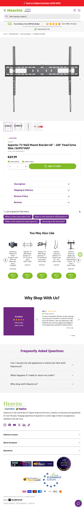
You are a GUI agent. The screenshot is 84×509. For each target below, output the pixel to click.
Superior (10, 142)
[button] (37, 319)
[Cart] (79, 10)
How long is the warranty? (53, 221)
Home (5, 34)
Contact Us (31, 503)
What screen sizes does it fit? (18, 216)
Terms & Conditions (9, 503)
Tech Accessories (25, 34)
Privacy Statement (21, 503)
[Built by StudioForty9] (13, 500)
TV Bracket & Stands (38, 34)
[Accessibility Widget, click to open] (80, 254)
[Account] (75, 10)
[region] (58, 319)
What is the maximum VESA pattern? (51, 216)
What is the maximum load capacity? (21, 221)
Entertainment (13, 34)
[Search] (5, 16)
